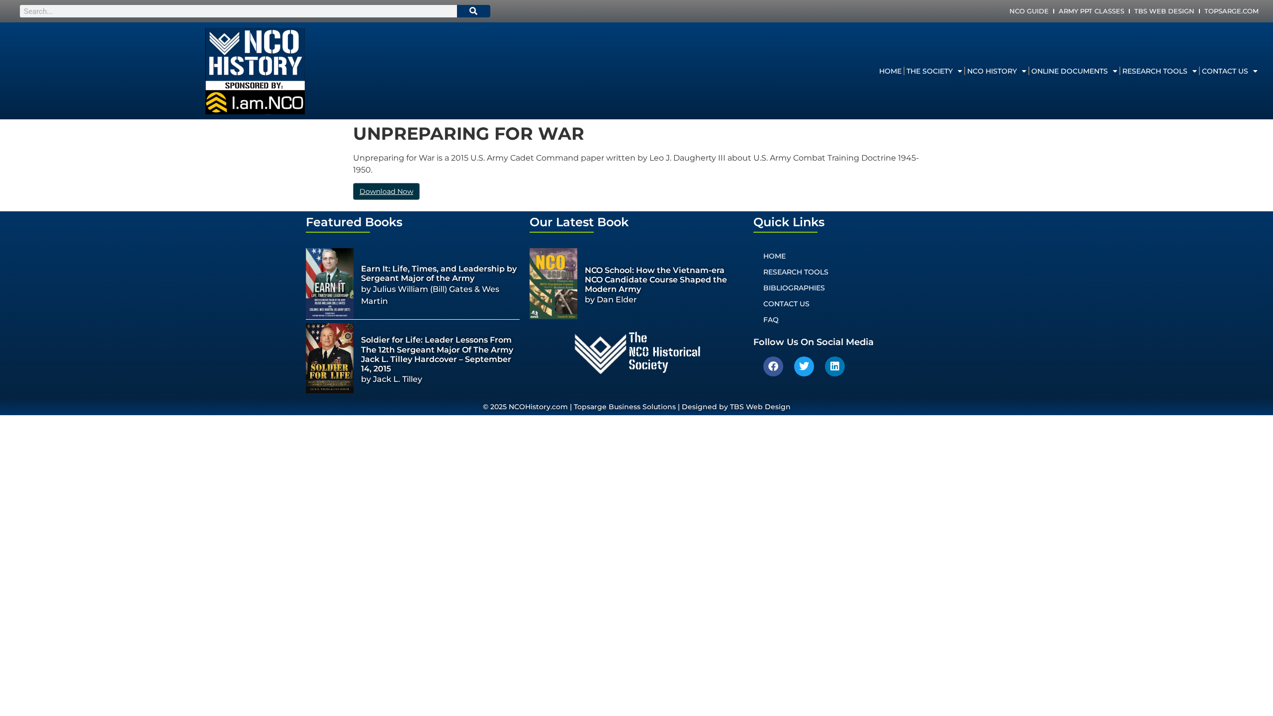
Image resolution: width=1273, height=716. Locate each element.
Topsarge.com (1231, 11)
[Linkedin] (835, 366)
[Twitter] (804, 366)
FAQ (771, 319)
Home (890, 71)
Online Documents (1069, 71)
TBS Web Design (1164, 11)
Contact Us (1225, 71)
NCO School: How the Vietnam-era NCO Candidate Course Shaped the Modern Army (656, 280)
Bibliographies (794, 287)
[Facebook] (773, 366)
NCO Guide (1029, 11)
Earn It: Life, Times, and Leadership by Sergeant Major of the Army (439, 273)
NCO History (992, 71)
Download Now (386, 191)
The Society (930, 71)
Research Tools (1154, 71)
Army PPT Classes (1091, 11)
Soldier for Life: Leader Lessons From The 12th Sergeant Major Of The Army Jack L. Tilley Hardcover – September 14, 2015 (437, 354)
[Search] (474, 11)
